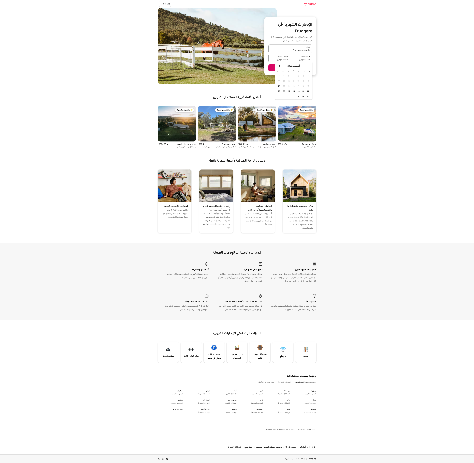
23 (303, 91)
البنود (287, 459)
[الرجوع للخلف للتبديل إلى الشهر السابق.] (308, 66)
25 (294, 91)
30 (303, 96)
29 (308, 96)
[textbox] (301, 59)
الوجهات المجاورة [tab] (284, 382)
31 (298, 96)
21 (279, 86)
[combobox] (290, 50)
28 (279, 91)
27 (284, 91)
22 (308, 91)
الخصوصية (295, 459)
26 (289, 91)
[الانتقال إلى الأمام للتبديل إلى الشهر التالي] (279, 66)
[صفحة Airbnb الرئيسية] (310, 4)
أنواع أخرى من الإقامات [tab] (266, 382)
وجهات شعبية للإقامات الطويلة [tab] (305, 382)
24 (299, 91)
